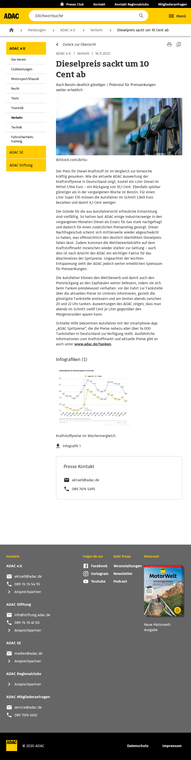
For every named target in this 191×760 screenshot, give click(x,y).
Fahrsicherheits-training (22, 139)
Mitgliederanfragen (172, 4)
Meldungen (37, 30)
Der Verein (18, 59)
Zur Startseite (11, 30)
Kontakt (99, 4)
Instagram (99, 573)
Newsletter (123, 573)
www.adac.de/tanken (92, 344)
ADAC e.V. (68, 30)
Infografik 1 (72, 446)
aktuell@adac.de (85, 480)
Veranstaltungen (127, 566)
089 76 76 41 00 (27, 622)
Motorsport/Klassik (25, 79)
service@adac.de (28, 707)
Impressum (172, 746)
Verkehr (96, 30)
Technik (16, 127)
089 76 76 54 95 (27, 584)
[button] (141, 15)
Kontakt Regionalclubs (132, 4)
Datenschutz (137, 746)
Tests (15, 98)
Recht (15, 88)
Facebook (99, 566)
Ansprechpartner (27, 592)
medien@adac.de (28, 653)
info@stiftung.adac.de (32, 615)
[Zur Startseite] (11, 16)
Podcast (120, 581)
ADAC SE (16, 152)
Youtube (98, 581)
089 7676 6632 (25, 715)
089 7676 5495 (83, 489)
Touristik (17, 108)
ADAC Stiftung (21, 165)
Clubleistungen (21, 69)
